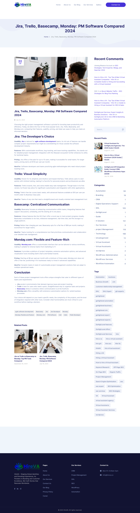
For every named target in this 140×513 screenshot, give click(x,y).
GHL (97, 208)
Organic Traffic (115, 372)
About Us (46, 475)
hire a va (99, 339)
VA (97, 396)
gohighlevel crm (102, 310)
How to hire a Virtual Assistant (107, 362)
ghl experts (119, 291)
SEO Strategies (114, 391)
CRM (98, 199)
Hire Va (117, 343)
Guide (98, 217)
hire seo (108, 343)
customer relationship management (109, 287)
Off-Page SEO (119, 367)
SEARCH (123, 129)
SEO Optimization (114, 386)
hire (117, 334)
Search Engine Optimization (106, 381)
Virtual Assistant (103, 242)
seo (121, 381)
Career (45, 496)
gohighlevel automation (104, 301)
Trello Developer (75, 315)
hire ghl (98, 343)
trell (60, 315)
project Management (104, 229)
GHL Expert (107, 291)
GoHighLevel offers (103, 329)
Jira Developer (55, 311)
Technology (101, 234)
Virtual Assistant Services (105, 410)
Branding (99, 195)
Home (46, 37)
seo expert (100, 386)
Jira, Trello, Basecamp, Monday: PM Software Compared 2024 (48, 358)
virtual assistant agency (105, 400)
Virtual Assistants (103, 246)
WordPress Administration (107, 255)
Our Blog (46, 488)
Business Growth (102, 282)
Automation (101, 191)
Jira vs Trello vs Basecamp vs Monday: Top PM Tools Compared (25, 358)
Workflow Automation (105, 264)
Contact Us (116, 5)
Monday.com (26, 244)
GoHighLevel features (104, 324)
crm (113, 282)
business (111, 277)
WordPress (75, 488)
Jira (22, 141)
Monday (65, 311)
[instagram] (20, 489)
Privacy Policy (48, 492)
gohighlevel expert (103, 315)
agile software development (45, 141)
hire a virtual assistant (114, 339)
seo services (100, 391)
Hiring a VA (100, 353)
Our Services (101, 225)
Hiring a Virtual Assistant (105, 358)
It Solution (100, 221)
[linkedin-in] (17, 489)
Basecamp (21, 289)
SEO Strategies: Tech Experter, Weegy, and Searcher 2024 (108, 68)
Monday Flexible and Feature (24, 315)
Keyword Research (103, 367)
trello (65, 315)
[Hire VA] (22, 5)
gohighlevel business (104, 305)
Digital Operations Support (107, 204)
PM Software (52, 315)
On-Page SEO (101, 372)
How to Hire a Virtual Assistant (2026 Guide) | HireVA (113, 157)
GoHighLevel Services (104, 334)
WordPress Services (104, 259)
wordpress (100, 251)
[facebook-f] (14, 489)
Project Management (103, 377)
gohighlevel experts (103, 320)
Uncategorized (102, 238)
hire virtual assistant (112, 348)
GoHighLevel (101, 212)
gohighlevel (100, 296)
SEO (72, 483)
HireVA (98, 348)
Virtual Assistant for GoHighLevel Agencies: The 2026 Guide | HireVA (114, 145)
